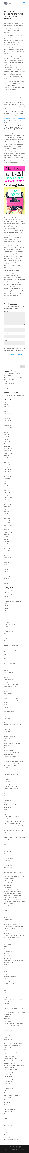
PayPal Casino (7, 956)
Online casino (7, 939)
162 (5, 615)
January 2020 (7, 578)
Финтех (6, 1132)
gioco (5, 812)
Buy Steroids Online (9, 711)
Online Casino (7, 942)
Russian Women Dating (10, 976)
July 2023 (6, 481)
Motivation (6, 908)
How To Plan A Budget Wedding (12, 823)
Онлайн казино (7, 1114)
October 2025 (7, 425)
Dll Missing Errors (8, 750)
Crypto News (7, 731)
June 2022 (6, 511)
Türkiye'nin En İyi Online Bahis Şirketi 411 (14, 1023)
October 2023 (7, 474)
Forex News (7, 777)
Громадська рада (8, 1076)
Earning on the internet (10, 756)
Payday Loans (7, 953)
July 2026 (6, 404)
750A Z (5, 656)
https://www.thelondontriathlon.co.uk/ (13, 830)
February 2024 (7, 464)
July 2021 (6, 537)
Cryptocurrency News (9, 736)
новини (6, 1104)
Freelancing (7, 784)
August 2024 (7, 455)
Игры (5, 1086)
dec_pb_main (7, 747)
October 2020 (7, 557)
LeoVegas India (7, 860)
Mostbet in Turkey (8, 882)
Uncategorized (7, 1028)
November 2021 (8, 527)
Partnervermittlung (9, 951)
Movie (5, 910)
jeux (5, 849)
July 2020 (6, 564)
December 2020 (8, 553)
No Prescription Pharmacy (10, 924)
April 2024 (6, 462)
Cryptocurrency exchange (10, 734)
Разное (6, 1123)
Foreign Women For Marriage (11, 774)
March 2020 (7, 574)
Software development (9, 983)
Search (22, 366)
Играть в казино (8, 1081)
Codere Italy (7, 718)
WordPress (15, 1151)
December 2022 (8, 497)
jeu (5, 846)
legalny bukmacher (9, 856)
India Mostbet (7, 835)
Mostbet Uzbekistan (9, 905)
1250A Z (6, 608)
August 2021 (7, 534)
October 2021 (7, 529)
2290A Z (6, 636)
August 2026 (7, 402)
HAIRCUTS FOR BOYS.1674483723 (12, 816)
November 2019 (8, 581)
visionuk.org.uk (8, 1035)
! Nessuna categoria (9, 590)
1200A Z (6, 606)
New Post (6, 915)
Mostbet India (7, 885)
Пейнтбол (6, 1116)
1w (4, 617)
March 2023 (7, 490)
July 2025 (6, 432)
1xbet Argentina (8, 626)
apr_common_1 (8, 677)
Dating (5, 741)
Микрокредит (7, 1102)
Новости (6, 1106)
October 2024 (7, 450)
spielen (6, 994)
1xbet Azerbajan (8, 629)
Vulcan (5, 1037)
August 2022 (7, 506)
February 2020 (7, 576)
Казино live (6, 1093)
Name (6, 327)
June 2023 (6, 483)
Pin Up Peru (7, 964)
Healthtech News (8, 818)
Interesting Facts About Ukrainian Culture (14, 837)
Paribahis (6, 949)
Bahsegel (6, 682)
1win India (6, 622)
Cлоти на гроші (7, 738)
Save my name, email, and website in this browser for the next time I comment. (14, 349)
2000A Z (6, 633)
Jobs (5, 853)
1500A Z (6, 612)
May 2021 (6, 541)
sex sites (6, 978)
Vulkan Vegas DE (8, 1039)
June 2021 (6, 539)
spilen (5, 997)
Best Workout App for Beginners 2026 (13, 689)
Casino (5, 714)
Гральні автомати (8, 1074)
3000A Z (6, 640)
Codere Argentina (8, 716)
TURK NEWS (7, 1018)
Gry (5, 814)
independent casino (9, 832)
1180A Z (6, 603)
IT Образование (8, 842)
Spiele (5, 992)
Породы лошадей (8, 1120)
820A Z (5, 658)
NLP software (7, 922)
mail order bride (8, 867)
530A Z (5, 647)
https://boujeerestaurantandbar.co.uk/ (13, 826)
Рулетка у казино (8, 1125)
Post (5, 967)
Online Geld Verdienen (9, 944)
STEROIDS (6, 1003)
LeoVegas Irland (8, 863)
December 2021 (8, 525)
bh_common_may (8, 691)
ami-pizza (6, 670)
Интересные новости (9, 1088)
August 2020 (7, 562)
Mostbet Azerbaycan (9, 880)
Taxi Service (7, 1006)
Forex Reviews (7, 779)
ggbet (5, 802)
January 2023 (7, 495)
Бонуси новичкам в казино (10, 1069)
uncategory (7, 1032)
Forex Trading (7, 781)
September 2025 (8, 427)
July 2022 (6, 509)
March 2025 (7, 441)
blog (5, 696)
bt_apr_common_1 (8, 707)
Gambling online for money (11, 788)
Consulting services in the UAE (11, 727)
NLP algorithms (8, 919)
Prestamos (6, 969)
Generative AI (7, 800)
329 (5, 643)
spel (5, 985)
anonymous (7, 675)
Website (6, 340)
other (5, 946)
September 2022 (8, 504)
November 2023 (8, 471)
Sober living (7, 981)
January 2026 (7, 418)
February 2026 (7, 416)
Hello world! (21, 395)
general (6, 798)
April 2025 (6, 439)
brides (5, 704)
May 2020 (6, 569)
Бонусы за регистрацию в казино (12, 1072)
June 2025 (6, 434)
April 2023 (6, 488)
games (5, 793)
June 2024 (6, 457)
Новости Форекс (8, 1111)
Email (6, 333)
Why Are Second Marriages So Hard (13, 1061)
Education (6, 759)
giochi (5, 809)
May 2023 (6, 485)
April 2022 (6, 516)
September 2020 (8, 560)
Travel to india (7, 1016)
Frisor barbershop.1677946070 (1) (12, 786)
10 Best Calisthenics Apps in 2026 (12, 601)
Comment (7, 311)
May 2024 (6, 460)
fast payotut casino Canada (11, 765)
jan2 (5, 844)
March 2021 (7, 546)
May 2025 (6, 437)
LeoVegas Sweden (8, 865)
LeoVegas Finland (8, 858)
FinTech (6, 767)
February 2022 (7, 520)
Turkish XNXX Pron (8, 1021)
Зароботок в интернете (9, 1079)
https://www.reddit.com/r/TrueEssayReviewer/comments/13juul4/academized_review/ (14, 118)
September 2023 (8, 476)
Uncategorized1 (8, 1030)
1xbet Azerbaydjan (8, 631)
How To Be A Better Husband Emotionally (14, 821)
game (5, 791)
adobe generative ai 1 (9, 663)
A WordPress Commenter (10, 395)
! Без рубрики (7, 592)
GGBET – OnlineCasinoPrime (11, 805)
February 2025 (7, 444)
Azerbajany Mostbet (9, 679)
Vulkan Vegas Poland (9, 1049)
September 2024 (8, 453)
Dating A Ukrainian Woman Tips (12, 743)
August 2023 (7, 478)
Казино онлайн (7, 1097)
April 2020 (6, 571)
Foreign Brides (7, 772)
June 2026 (6, 406)
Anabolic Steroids (8, 672)
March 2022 (7, 518)
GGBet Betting (7, 807)
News (5, 917)
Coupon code (7, 729)
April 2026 (6, 411)
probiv (5, 971)
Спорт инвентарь (8, 1127)
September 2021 (8, 532)
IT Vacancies (7, 839)
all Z (5, 668)
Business (6, 709)
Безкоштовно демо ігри (9, 1063)
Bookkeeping (7, 702)
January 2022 (7, 523)
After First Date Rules (9, 665)
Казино (5, 1090)
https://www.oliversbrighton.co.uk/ (12, 828)
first (5, 770)
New (5, 912)
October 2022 (7, 502)
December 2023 (8, 469)
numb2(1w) (7, 930)
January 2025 (7, 446)
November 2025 (8, 423)
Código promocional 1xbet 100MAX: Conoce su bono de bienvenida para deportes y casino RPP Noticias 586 (13, 722)
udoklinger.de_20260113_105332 (12, 1025)
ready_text (6, 974)
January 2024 (7, 467)
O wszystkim (7, 933)
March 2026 (7, 413)
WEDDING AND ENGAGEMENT (11, 1058)
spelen (5, 988)
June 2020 (6, 567)
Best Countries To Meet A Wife (11, 684)
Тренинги (6, 1130)
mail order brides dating (10, 870)
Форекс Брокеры (8, 1134)
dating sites (7, 745)
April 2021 (6, 543)
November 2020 (8, 555)
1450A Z (6, 610)
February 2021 (7, 548)
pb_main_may (7, 958)
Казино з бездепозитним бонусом (12, 1095)
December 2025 (8, 420)
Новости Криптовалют (9, 1109)
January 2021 (7, 550)
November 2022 (8, 499)
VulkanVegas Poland (9, 1056)
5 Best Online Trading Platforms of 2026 (14, 645)
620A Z (5, 654)
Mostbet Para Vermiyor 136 (10, 887)
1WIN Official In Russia (9, 624)
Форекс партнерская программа (12, 1139)
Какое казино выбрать (9, 1100)
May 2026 (6, 409)
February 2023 (7, 492)
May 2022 (6, 513)
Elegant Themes (15, 1149)
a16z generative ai (8, 661)
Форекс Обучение (8, 1137)
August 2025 (7, 430)
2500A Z (6, 638)
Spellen (6, 990)
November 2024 (8, 448)
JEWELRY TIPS (7, 851)
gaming (6, 795)
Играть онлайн (7, 1083)
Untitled (6, 386)
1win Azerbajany (8, 619)
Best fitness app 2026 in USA (11, 686)
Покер (5, 1118)
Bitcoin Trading (8, 693)
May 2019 (6, 583)
